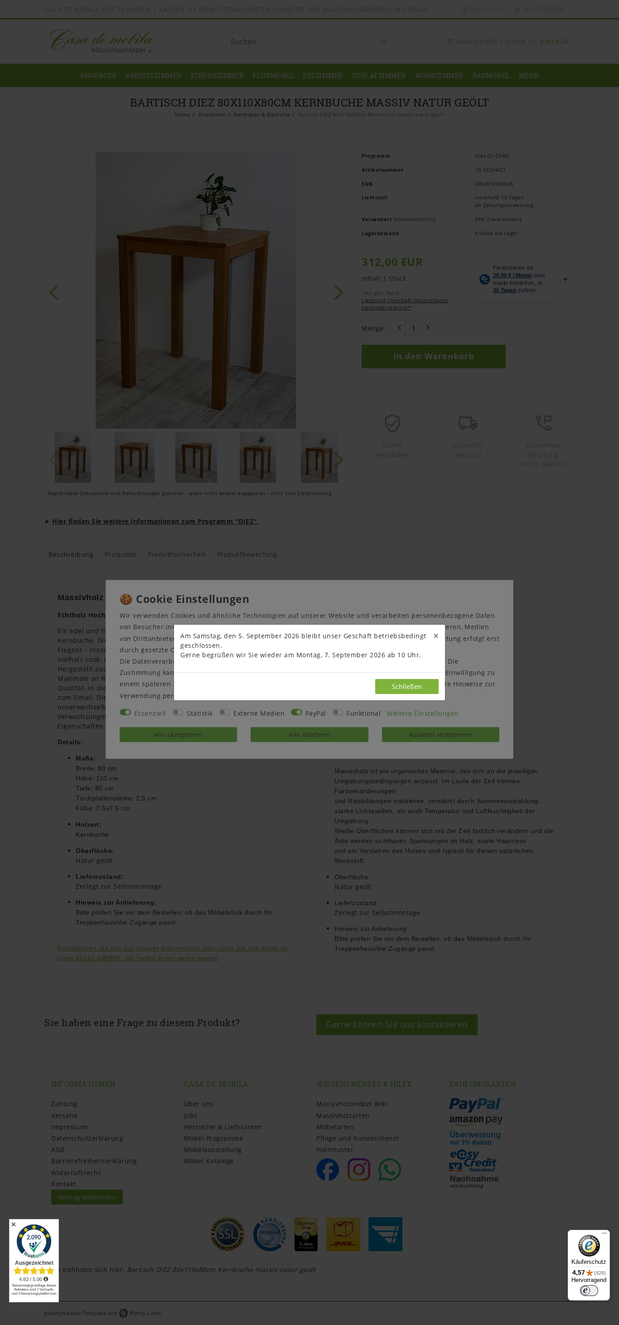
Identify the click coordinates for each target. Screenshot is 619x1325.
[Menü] (604, 1235)
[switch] (589, 1290)
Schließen (407, 686)
